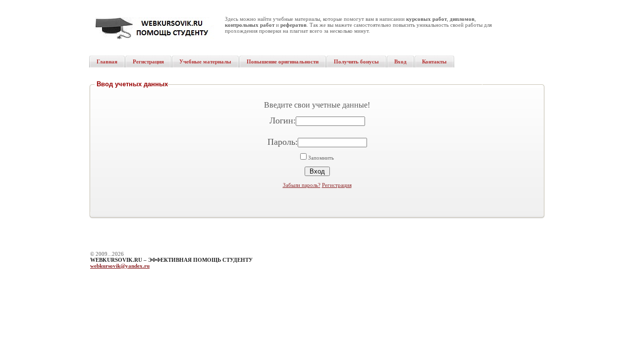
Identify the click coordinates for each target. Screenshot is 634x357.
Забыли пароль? (301, 185)
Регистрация (337, 185)
